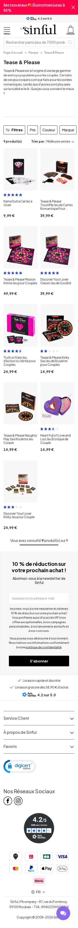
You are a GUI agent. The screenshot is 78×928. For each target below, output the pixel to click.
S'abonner (39, 661)
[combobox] (35, 42)
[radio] (4, 194)
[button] (73, 7)
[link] (13, 52)
